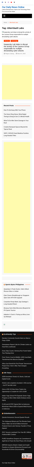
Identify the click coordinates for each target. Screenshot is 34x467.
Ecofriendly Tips (10, 334)
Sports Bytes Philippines (14, 284)
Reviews (7, 41)
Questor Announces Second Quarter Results (15, 417)
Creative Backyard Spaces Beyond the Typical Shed (16, 128)
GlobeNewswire (9, 413)
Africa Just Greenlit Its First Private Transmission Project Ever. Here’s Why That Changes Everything (17, 366)
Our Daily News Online (13, 7)
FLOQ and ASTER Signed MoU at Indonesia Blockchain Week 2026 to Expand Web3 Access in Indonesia (17, 406)
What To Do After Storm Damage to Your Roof (16, 122)
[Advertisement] (17, 82)
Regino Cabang (9, 53)
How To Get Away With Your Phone (15, 110)
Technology (14, 41)
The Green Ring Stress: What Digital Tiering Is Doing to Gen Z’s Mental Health (16, 115)
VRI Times (7, 373)
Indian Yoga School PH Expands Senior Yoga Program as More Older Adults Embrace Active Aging (16, 398)
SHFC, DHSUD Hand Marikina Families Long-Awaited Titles (16, 134)
